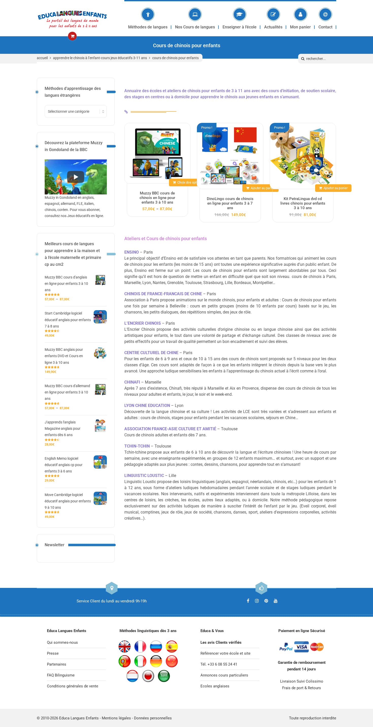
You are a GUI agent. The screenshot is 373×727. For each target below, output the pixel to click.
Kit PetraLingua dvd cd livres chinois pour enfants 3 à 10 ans (302, 203)
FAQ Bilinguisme (61, 675)
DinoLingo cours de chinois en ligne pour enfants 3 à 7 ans (230, 203)
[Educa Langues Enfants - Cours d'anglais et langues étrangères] (72, 18)
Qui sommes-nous (62, 642)
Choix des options (190, 182)
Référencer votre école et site (225, 653)
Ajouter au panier (263, 188)
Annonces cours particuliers (224, 675)
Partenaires (56, 664)
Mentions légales (116, 718)
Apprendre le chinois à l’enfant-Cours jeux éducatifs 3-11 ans (100, 58)
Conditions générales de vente (72, 686)
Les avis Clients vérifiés (221, 642)
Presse (53, 653)
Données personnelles (153, 718)
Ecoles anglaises (214, 686)
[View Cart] (72, 36)
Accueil (42, 58)
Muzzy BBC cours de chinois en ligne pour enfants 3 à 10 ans (157, 198)
